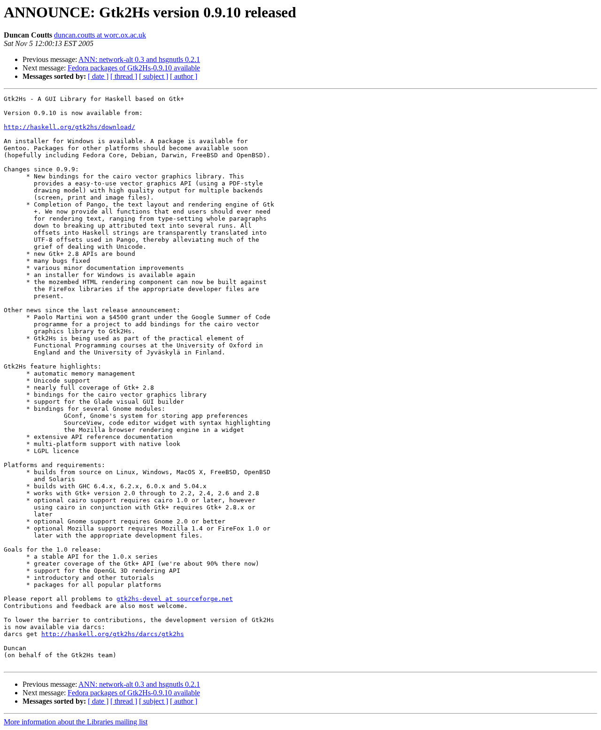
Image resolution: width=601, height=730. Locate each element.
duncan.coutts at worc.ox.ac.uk (100, 35)
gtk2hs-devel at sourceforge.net (174, 598)
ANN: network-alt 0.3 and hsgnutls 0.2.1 (139, 59)
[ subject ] (153, 76)
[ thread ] (123, 76)
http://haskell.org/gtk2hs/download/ (69, 127)
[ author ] (183, 76)
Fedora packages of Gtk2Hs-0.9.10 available (134, 68)
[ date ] (98, 76)
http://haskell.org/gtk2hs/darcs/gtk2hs (112, 634)
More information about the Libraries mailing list (75, 722)
